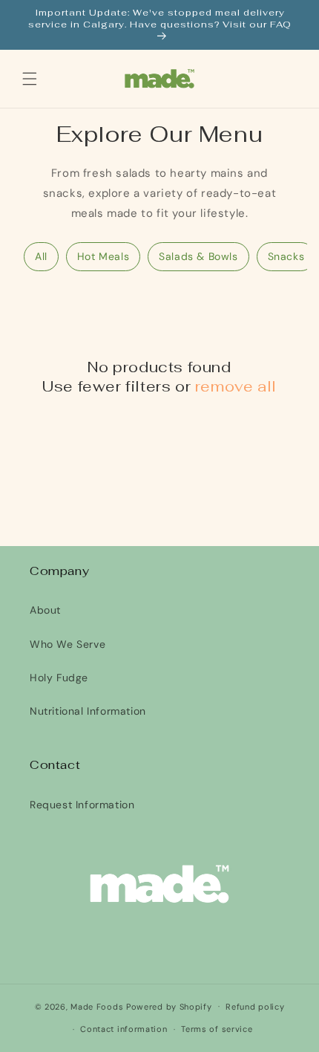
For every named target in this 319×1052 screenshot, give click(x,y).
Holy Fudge (59, 677)
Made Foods (96, 1006)
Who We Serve (67, 644)
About (45, 610)
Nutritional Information (88, 711)
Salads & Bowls (198, 256)
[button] (29, 78)
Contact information (123, 1029)
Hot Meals (103, 256)
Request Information (82, 804)
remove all (236, 386)
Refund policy (255, 1006)
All (41, 256)
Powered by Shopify (169, 1006)
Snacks (286, 256)
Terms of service (216, 1029)
